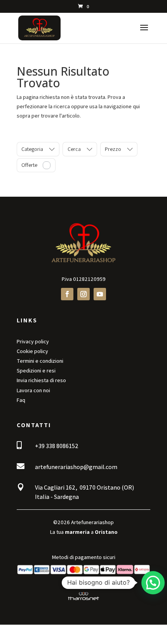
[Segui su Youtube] (100, 294)
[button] (153, 582)
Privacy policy (33, 341)
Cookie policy (32, 351)
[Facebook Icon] (67, 294)
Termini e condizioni (40, 360)
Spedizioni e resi (36, 370)
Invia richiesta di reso (41, 380)
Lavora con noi (33, 390)
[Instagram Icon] (83, 294)
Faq (21, 399)
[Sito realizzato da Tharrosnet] (83, 600)
